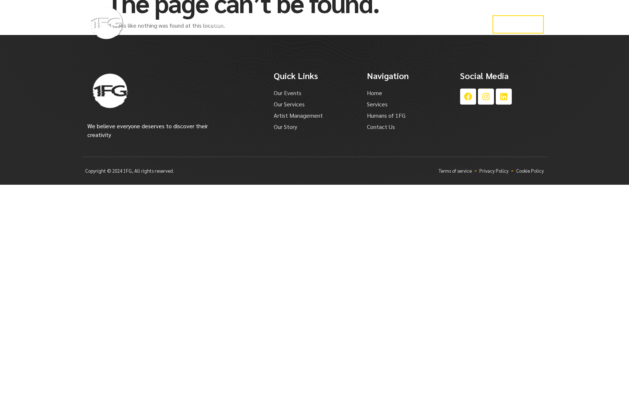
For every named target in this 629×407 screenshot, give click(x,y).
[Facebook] (468, 97)
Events (367, 24)
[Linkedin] (504, 97)
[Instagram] (486, 97)
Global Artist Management (310, 24)
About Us (402, 24)
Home (219, 24)
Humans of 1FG (447, 24)
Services (252, 24)
